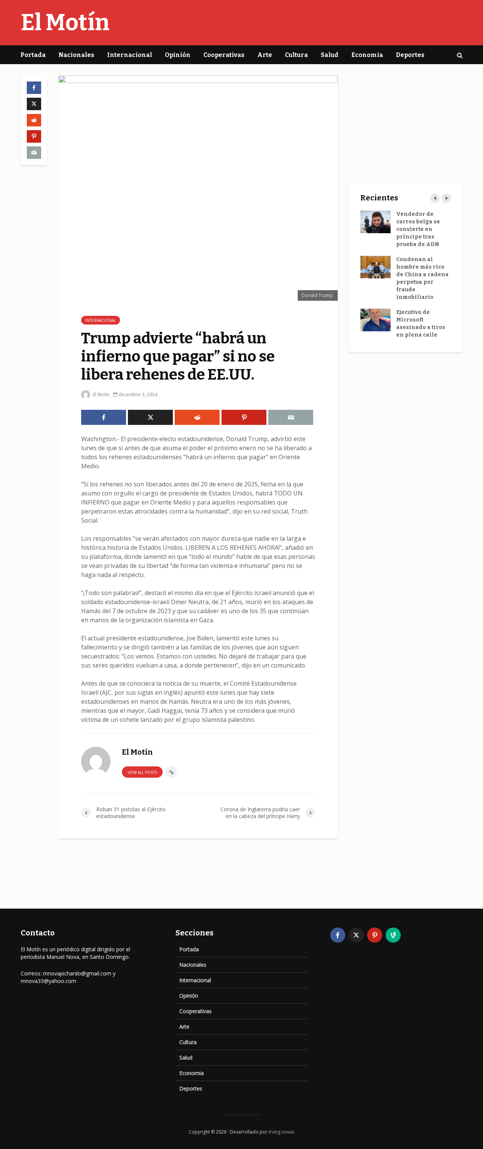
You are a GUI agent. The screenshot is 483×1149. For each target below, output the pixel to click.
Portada (33, 54)
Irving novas (281, 1132)
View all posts (142, 772)
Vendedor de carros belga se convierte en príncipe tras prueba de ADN (418, 229)
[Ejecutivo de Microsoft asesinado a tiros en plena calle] (375, 320)
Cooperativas (224, 54)
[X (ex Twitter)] (356, 935)
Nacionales (76, 54)
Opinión (178, 54)
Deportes (410, 54)
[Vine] (393, 935)
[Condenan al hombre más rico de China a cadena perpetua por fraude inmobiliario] (375, 267)
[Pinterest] (374, 935)
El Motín (65, 22)
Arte (264, 54)
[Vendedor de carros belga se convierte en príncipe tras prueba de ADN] (375, 221)
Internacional (129, 54)
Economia (367, 54)
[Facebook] (337, 935)
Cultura (296, 54)
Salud (329, 54)
